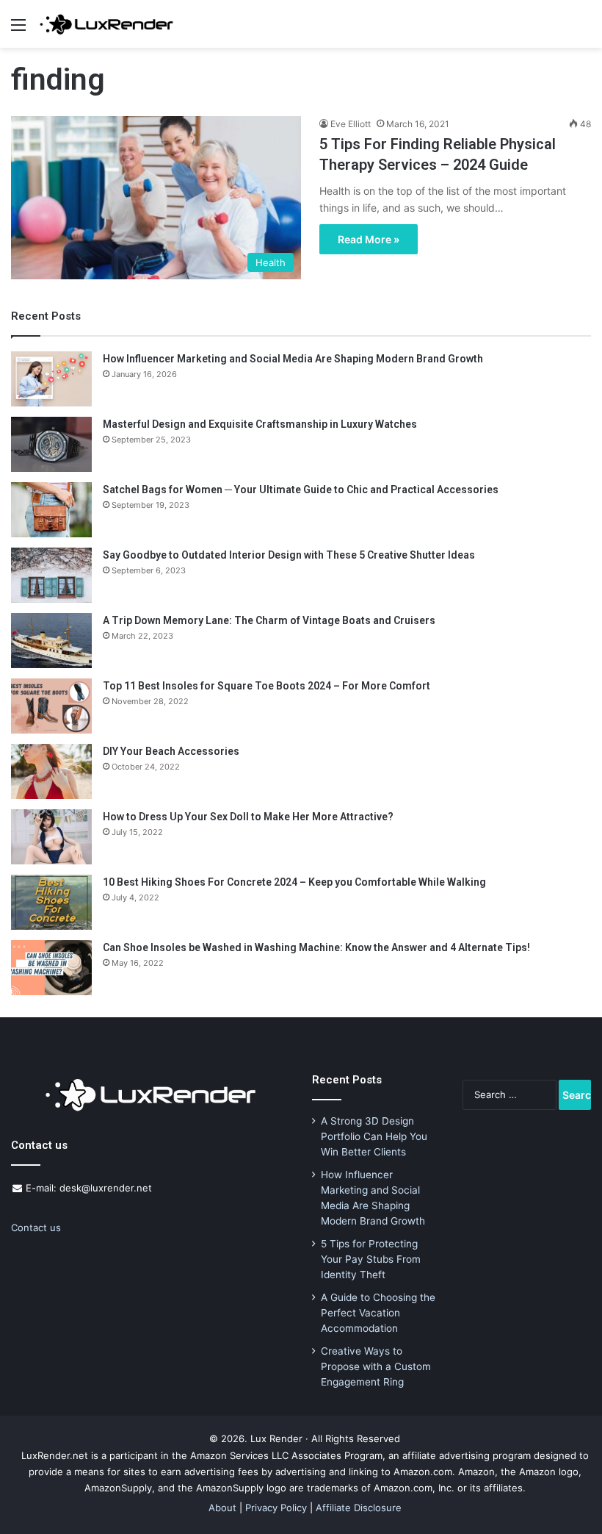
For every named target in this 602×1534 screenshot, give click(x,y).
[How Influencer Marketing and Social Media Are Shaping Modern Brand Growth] (51, 378)
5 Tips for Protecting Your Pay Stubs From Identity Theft (371, 1259)
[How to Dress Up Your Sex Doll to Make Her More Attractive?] (51, 836)
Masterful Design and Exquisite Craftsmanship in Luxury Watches (260, 424)
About (222, 1507)
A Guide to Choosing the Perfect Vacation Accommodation (378, 1312)
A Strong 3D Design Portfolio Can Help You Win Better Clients (374, 1136)
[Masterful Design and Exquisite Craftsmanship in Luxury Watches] (51, 444)
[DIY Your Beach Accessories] (51, 771)
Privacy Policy (276, 1507)
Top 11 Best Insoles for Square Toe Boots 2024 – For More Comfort (266, 686)
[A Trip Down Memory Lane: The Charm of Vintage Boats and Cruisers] (51, 640)
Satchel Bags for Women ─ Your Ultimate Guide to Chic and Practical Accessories (300, 489)
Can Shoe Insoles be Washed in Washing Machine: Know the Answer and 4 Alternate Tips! (316, 947)
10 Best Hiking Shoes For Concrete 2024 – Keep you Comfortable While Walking (294, 882)
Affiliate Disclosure (359, 1507)
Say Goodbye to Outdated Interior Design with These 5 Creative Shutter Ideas (289, 555)
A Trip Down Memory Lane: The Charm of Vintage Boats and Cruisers (269, 620)
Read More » (368, 239)
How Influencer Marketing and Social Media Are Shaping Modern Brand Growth (293, 359)
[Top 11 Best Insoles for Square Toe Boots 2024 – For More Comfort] (51, 706)
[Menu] (18, 29)
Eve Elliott (350, 123)
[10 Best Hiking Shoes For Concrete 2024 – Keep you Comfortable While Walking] (51, 902)
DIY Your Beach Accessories (171, 751)
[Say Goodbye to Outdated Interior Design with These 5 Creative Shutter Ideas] (51, 575)
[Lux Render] (106, 23)
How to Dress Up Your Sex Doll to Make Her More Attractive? (248, 816)
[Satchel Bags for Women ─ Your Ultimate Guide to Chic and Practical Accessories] (51, 509)
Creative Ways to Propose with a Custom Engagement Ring (376, 1366)
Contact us (36, 1227)
